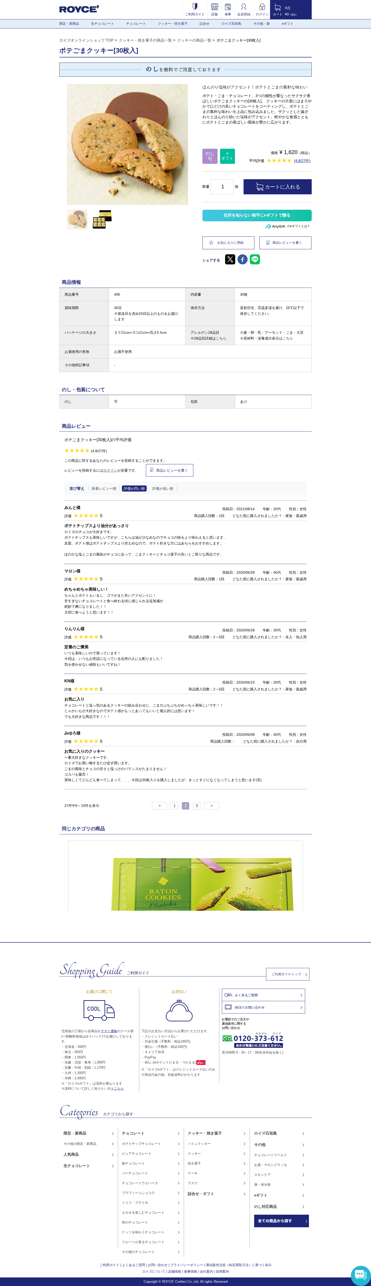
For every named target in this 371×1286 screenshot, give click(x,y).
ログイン (262, 14)
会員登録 (243, 14)
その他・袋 (261, 23)
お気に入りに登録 (230, 242)
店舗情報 (174, 1271)
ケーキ (193, 1173)
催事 (228, 14)
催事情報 (190, 1271)
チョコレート (136, 23)
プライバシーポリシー (186, 1265)
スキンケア (262, 1175)
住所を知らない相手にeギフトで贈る (257, 215)
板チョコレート (133, 1163)
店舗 (214, 14)
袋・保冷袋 (262, 1184)
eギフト (288, 23)
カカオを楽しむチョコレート (143, 1212)
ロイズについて (153, 1271)
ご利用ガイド (195, 14)
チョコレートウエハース (140, 1183)
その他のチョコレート (138, 1252)
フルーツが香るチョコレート (143, 1242)
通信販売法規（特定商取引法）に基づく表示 (239, 1265)
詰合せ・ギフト (201, 1193)
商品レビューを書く (287, 242)
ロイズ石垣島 (231, 23)
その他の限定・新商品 (80, 1144)
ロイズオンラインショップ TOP (86, 40)
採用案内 (222, 1271)
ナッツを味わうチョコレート (143, 1232)
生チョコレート (102, 23)
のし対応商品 (265, 1206)
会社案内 (206, 1271)
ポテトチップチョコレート (141, 1144)
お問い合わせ (158, 1265)
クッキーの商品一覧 (194, 40)
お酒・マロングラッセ (270, 1165)
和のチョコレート (135, 1222)
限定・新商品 (69, 23)
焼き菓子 (194, 1163)
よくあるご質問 (133, 1265)
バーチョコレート (135, 1173)
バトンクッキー (199, 1144)
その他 (260, 1144)
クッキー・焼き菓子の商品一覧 (145, 40)
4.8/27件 (302, 161)
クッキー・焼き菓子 (173, 23)
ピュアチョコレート (136, 1153)
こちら (221, 338)
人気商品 (71, 1154)
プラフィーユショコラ (138, 1193)
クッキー (194, 1153)
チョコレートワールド (270, 1155)
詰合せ (204, 23)
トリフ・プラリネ (135, 1203)
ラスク (193, 1183)
